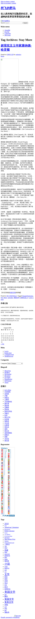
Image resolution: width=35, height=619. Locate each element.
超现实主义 (24, 297)
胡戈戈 (6, 427)
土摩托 (6, 399)
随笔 (5, 610)
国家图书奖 (7, 555)
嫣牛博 (6, 403)
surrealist (10, 297)
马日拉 (6, 438)
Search (3, 23)
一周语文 (7, 544)
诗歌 (6, 605)
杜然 (5, 415)
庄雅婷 (6, 407)
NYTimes (7, 377)
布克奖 (6, 566)
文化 (5, 571)
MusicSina (7, 371)
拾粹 (5, 570)
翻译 (6, 596)
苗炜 (5, 429)
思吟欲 (6, 409)
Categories (7, 33)
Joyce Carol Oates (8, 536)
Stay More (4, 297)
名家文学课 (7, 554)
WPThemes (7, 381)
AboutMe (7, 30)
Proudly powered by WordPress (10, 617)
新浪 (5, 577)
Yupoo (6, 382)
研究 (5, 585)
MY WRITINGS (12, 296)
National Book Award (9, 542)
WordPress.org (8, 356)
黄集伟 (6, 612)
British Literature (9, 531)
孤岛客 (6, 405)
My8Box (7, 372)
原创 (5, 552)
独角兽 (6, 421)
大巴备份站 (8, 401)
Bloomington (7, 529)
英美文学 (8, 602)
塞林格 (6, 559)
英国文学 (9, 599)
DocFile (6, 32)
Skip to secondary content (8, 3)
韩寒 (5, 436)
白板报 (6, 425)
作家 (6, 550)
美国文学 (17, 297)
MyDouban (7, 374)
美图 (5, 594)
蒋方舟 (6, 431)
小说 (7, 563)
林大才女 (7, 417)
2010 (6, 523)
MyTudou (7, 376)
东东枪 (6, 394)
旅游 (5, 579)
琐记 (6, 583)
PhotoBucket (8, 379)
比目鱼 (6, 419)
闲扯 (5, 608)
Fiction (5, 532)
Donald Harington (27, 296)
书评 (5, 546)
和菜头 (6, 397)
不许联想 (7, 392)
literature (7, 537)
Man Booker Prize (9, 539)
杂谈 (6, 581)
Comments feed (9, 354)
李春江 (6, 413)
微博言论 (6, 568)
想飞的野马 (8, 8)
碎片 (6, 587)
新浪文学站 (8, 411)
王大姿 (6, 423)
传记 (5, 548)
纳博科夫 (7, 589)
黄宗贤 (6, 440)
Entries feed (7, 353)
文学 (7, 574)
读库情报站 (8, 433)
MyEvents (7, 35)
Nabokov (6, 541)
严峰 (5, 395)
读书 (5, 607)
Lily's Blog (7, 390)
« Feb (2, 344)
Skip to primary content (8, 1)
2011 (5, 525)
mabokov (18, 54)
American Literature (11, 527)
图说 (5, 557)
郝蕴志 (6, 435)
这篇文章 (13, 292)
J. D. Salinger (7, 534)
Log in (6, 351)
